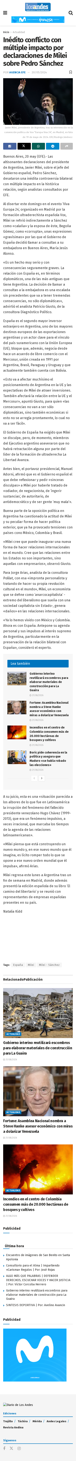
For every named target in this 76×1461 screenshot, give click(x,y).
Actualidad (19, 32)
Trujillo (8, 1421)
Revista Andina (13, 1427)
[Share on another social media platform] (66, 146)
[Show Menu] (5, 13)
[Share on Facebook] (9, 146)
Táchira (23, 1421)
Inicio (6, 32)
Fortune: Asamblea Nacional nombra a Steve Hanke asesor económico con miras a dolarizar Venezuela (37, 1126)
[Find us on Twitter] (11, 1448)
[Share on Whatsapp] (38, 146)
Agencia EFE (17, 72)
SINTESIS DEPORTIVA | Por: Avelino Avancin (35, 1305)
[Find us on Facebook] (4, 1448)
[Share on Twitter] (24, 146)
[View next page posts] (42, 778)
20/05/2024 (39, 72)
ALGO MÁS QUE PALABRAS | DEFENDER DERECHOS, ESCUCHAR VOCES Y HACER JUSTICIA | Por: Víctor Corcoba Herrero (38, 1280)
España (18, 964)
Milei (31, 964)
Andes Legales (56, 1421)
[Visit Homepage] (38, 7)
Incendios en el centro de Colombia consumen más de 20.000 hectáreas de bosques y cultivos (35, 1204)
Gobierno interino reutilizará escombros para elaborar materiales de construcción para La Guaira (49, 682)
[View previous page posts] (34, 778)
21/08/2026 (37, 695)
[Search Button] (71, 13)
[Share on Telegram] (52, 146)
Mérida (37, 1421)
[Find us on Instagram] (19, 1448)
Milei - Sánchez (49, 964)
